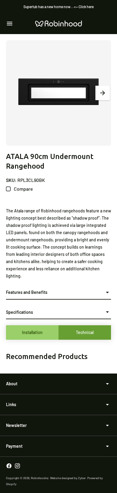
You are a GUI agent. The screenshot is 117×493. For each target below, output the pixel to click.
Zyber (82, 478)
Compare (23, 189)
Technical (85, 332)
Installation (32, 332)
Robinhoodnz (40, 478)
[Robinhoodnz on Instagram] (17, 466)
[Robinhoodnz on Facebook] (9, 466)
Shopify (11, 484)
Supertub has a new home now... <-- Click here (58, 7)
